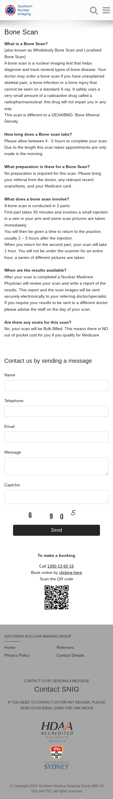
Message (12, 452)
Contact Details (70, 655)
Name (9, 375)
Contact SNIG (56, 689)
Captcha (12, 485)
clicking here (70, 572)
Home (9, 647)
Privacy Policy (17, 655)
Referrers (65, 647)
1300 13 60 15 (60, 566)
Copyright (21, 786)
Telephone (13, 400)
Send (56, 530)
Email (9, 426)
